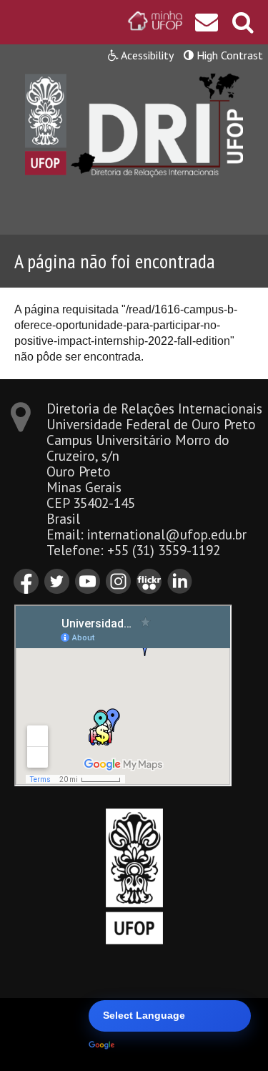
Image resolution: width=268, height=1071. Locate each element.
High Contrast (228, 55)
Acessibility (146, 55)
